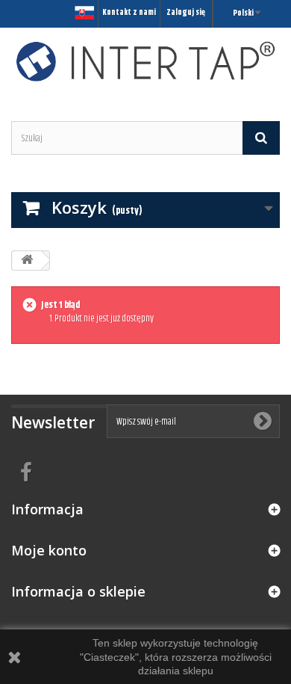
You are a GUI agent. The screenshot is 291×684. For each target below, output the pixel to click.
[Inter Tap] (145, 61)
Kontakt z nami (129, 12)
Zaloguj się (185, 12)
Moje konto (49, 550)
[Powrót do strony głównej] (27, 260)
